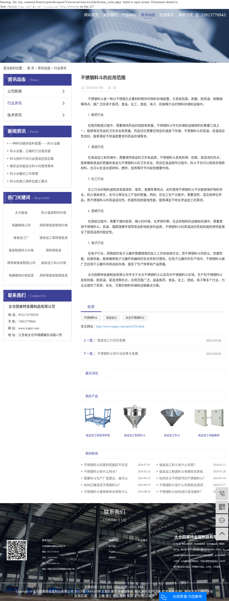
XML (141, 587)
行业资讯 (60, 68)
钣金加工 (111, 317)
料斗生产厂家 (151, 591)
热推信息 (91, 587)
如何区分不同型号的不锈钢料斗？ (182, 478)
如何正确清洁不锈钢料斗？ (102, 485)
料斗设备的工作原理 (24, 173)
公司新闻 (14, 91)
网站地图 (120, 587)
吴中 (151, 596)
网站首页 (91, 15)
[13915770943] (222, 493)
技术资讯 (14, 115)
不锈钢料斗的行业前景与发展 (117, 353)
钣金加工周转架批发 (54, 237)
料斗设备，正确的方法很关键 (30, 151)
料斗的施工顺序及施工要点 (28, 181)
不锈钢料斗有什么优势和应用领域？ (184, 485)
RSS (132, 587)
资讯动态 (148, 15)
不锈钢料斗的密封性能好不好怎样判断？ (112, 465)
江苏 (94, 596)
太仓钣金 (21, 212)
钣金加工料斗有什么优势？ (178, 465)
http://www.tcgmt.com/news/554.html (120, 326)
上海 (101, 596)
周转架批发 (53, 250)
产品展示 (112, 552)
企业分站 (106, 587)
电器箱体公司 (21, 225)
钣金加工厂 (21, 237)
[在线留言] (222, 520)
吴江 (144, 596)
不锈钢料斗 (91, 317)
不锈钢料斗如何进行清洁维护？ (181, 491)
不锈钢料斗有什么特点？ (101, 471)
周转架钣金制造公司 (21, 263)
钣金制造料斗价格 (21, 250)
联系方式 (186, 15)
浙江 (108, 596)
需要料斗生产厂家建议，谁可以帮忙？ (110, 478)
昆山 (115, 596)
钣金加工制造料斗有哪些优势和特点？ (185, 471)
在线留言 (167, 15)
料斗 (140, 546)
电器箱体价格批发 (21, 275)
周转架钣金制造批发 (54, 275)
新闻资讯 (112, 557)
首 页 (30, 68)
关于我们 (110, 15)
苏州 (123, 596)
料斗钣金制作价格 (53, 212)
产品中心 (129, 15)
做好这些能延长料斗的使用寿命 (32, 166)
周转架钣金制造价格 (54, 225)
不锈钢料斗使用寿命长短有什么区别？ (110, 491)
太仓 (137, 596)
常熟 (130, 596)
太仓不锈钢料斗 (135, 317)
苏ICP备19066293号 (87, 591)
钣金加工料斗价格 (53, 263)
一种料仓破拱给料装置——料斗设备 (35, 143)
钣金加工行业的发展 (111, 340)
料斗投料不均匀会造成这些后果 (32, 158)
